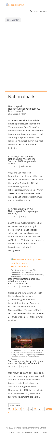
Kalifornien (26, 166)
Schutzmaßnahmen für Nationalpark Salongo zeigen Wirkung (23, 211)
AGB (36, 432)
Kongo (24, 216)
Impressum (27, 432)
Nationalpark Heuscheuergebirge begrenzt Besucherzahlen (24, 109)
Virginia (24, 366)
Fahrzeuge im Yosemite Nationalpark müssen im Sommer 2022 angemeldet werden (22, 160)
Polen (23, 113)
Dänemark (26, 286)
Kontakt (43, 432)
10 (35, 408)
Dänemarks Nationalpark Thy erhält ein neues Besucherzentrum (24, 281)
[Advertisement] (26, 61)
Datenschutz (14, 432)
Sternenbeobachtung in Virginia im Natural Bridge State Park (25, 362)
